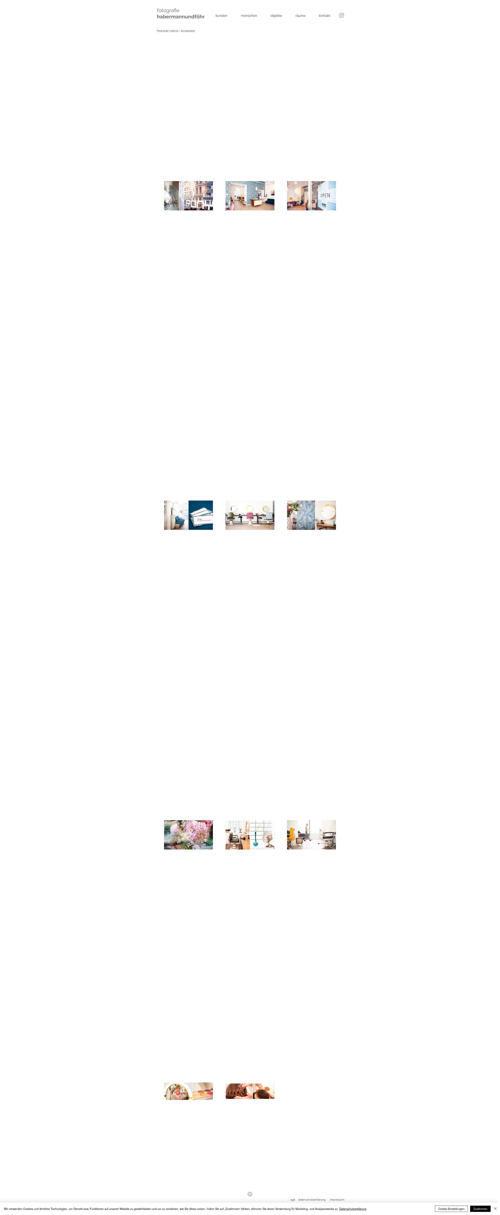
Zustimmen (480, 1209)
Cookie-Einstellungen (451, 1209)
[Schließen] (495, 1209)
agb (292, 1199)
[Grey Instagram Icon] (341, 15)
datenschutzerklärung (312, 1199)
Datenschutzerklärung (352, 1209)
